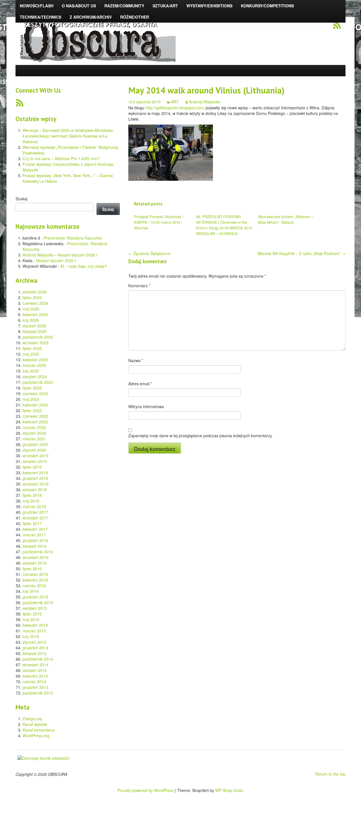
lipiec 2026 (32, 297)
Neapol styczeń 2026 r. (78, 255)
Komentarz (139, 285)
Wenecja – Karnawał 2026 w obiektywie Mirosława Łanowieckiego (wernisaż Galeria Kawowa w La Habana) (68, 135)
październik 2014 (38, 659)
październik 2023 (38, 382)
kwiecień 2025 (35, 359)
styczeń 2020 (34, 450)
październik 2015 (38, 602)
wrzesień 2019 (36, 455)
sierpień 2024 (35, 376)
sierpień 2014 (35, 670)
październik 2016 (38, 551)
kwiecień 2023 (35, 405)
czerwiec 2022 (35, 416)
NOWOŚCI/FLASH (36, 5)
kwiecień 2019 (35, 472)
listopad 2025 (35, 331)
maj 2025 (31, 354)
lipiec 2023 (32, 388)
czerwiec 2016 (35, 574)
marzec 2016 (34, 585)
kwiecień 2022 (35, 422)
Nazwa (135, 360)
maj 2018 (31, 501)
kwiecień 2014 (35, 676)
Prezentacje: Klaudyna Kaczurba (73, 238)
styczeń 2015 (34, 642)
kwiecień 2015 (35, 625)
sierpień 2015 (35, 608)
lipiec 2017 (32, 523)
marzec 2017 (34, 534)
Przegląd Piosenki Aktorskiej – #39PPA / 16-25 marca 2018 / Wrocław (159, 222)
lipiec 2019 (32, 467)
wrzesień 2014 (36, 664)
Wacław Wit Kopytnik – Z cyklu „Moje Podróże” (301, 253)
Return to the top (330, 774)
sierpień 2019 (35, 461)
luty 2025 (31, 371)
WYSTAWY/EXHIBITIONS (209, 5)
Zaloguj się (32, 718)
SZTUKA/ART (165, 5)
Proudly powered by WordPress (145, 790)
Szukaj (21, 198)
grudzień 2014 (35, 647)
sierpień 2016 (35, 563)
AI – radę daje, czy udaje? (83, 266)
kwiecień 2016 (35, 580)
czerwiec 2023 (35, 393)
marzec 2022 (34, 427)
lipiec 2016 (32, 568)
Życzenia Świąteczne (149, 253)
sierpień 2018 (35, 489)
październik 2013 (38, 693)
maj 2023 (31, 399)
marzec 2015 (34, 631)
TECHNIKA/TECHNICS (40, 17)
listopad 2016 (35, 546)
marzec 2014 (34, 681)
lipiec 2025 (32, 348)
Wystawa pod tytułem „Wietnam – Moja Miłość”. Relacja (285, 219)
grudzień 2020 (35, 444)
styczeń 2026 (34, 325)
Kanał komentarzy (39, 730)
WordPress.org (36, 735)
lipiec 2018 (32, 495)
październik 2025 (38, 337)
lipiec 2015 (32, 614)
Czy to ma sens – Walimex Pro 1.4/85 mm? (61, 158)
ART (175, 102)
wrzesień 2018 (36, 484)
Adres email (140, 383)
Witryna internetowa (146, 406)
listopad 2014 (35, 653)
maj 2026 (31, 309)
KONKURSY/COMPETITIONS (267, 5)
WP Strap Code (229, 790)
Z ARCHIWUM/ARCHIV (91, 17)
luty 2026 (31, 320)
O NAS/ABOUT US (79, 5)
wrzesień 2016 (36, 557)
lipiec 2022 (32, 410)
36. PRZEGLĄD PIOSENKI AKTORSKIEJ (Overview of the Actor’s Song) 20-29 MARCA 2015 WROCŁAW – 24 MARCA (224, 225)
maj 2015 (31, 619)
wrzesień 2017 (36, 518)
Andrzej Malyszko (38, 255)
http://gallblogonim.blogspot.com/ (175, 107)
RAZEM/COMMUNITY (124, 5)
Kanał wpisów (35, 724)
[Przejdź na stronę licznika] (43, 757)
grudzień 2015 (35, 597)
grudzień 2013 (35, 687)
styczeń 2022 (34, 433)
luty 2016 (31, 591)
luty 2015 (31, 636)
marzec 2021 (34, 438)
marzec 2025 (34, 365)
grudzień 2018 (35, 478)
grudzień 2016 (35, 540)
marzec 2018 (34, 506)
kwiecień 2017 (35, 529)
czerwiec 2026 (35, 303)
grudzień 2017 (35, 512)
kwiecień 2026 (35, 314)
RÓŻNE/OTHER (134, 17)
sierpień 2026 (35, 292)
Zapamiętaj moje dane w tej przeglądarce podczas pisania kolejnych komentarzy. (200, 435)
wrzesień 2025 (36, 342)
